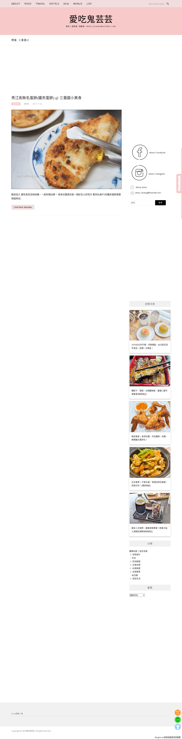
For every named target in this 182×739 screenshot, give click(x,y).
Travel (40, 3)
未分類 (135, 575)
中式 (134, 558)
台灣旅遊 (136, 568)
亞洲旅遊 (136, 561)
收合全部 (143, 551)
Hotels (54, 3)
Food (27, 3)
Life (89, 3)
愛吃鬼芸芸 (91, 19)
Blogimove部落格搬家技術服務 (168, 737)
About (15, 3)
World (77, 3)
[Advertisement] (66, 74)
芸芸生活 (136, 578)
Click (179, 183)
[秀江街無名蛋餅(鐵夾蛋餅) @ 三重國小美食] (66, 149)
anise (26, 104)
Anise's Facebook (157, 152)
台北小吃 (16, 104)
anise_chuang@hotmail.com (148, 192)
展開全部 (133, 551)
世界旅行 (136, 554)
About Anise (141, 187)
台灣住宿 (136, 564)
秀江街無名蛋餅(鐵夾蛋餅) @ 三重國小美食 (46, 98)
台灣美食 (136, 571)
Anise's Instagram (156, 173)
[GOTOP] (178, 726)
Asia (66, 3)
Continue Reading (23, 207)
